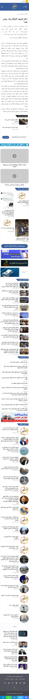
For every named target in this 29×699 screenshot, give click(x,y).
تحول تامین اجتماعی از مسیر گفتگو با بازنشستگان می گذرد (10, 291)
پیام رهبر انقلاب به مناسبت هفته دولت (10, 643)
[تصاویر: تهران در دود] (24, 608)
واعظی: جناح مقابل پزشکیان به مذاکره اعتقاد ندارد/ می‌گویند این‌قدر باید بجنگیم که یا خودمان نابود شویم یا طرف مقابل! (9, 440)
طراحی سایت (19, 693)
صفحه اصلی (21, 679)
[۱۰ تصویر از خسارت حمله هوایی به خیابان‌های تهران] (24, 618)
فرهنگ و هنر (20, 14)
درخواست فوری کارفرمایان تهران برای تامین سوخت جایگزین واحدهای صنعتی (10, 307)
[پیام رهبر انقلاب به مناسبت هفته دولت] (22, 644)
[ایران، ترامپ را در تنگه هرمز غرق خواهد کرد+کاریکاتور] (24, 511)
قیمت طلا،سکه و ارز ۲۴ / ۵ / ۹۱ (7, 228)
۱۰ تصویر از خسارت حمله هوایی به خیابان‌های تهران (10, 615)
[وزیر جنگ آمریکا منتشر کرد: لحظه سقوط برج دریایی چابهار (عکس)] (24, 480)
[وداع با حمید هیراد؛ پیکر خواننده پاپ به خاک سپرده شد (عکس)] (24, 589)
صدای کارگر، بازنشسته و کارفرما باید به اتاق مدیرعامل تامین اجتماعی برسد (9, 336)
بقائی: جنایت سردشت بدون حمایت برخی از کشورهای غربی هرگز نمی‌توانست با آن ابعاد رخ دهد (10, 488)
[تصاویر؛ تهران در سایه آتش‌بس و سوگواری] (24, 540)
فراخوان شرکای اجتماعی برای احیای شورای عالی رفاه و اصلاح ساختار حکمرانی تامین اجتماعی (10, 329)
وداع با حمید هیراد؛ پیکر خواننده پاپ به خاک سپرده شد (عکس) (9, 586)
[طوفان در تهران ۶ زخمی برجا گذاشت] (23, 122)
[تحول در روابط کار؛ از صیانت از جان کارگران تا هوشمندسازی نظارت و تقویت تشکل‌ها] (24, 300)
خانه (25, 14)
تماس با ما (7, 679)
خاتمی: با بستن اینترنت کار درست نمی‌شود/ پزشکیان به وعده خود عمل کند (10, 429)
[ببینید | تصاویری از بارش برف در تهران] (24, 599)
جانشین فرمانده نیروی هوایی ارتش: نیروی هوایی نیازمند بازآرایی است (10, 658)
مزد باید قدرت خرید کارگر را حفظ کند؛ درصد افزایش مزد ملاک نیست (9, 314)
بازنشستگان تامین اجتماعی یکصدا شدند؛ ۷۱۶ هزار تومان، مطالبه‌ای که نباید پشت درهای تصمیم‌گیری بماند (9, 321)
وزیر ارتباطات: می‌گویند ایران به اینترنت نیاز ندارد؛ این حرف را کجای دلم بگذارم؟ (9, 518)
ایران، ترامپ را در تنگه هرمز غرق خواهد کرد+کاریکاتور (9, 508)
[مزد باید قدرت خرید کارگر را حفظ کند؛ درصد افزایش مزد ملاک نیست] (24, 315)
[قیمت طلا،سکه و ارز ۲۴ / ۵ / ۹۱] (7, 223)
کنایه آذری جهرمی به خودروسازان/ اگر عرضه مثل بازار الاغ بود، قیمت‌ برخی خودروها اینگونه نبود (8, 212)
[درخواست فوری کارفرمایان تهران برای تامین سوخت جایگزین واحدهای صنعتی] (24, 308)
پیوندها (11, 679)
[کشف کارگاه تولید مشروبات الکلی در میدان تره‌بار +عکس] (22, 228)
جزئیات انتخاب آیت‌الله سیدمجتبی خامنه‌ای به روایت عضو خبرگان (10, 576)
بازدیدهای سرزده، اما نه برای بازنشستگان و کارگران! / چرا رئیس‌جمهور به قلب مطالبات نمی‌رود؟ (10, 284)
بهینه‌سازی (13, 693)
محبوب (14, 626)
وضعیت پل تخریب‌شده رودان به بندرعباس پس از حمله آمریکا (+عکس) (9, 467)
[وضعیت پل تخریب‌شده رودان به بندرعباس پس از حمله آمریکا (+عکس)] (24, 470)
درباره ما (16, 679)
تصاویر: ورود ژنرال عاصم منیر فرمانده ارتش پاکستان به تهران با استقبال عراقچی (10, 528)
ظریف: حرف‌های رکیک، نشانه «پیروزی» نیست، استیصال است (9, 547)
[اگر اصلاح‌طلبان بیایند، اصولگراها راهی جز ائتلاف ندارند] (22, 195)
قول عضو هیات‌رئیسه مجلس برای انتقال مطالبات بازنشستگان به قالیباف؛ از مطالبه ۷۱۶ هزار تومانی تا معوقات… (9, 350)
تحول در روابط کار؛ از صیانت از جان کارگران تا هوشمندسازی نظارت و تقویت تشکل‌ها (9, 299)
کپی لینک (5, 137)
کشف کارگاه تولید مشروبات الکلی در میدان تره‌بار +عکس (22, 239)
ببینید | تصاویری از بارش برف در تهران (9, 595)
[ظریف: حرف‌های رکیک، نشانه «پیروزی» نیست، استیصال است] (24, 550)
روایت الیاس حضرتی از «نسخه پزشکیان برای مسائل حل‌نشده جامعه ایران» (10, 650)
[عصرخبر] (14, 6)
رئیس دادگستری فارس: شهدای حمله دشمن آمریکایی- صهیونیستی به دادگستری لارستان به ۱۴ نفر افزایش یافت (10, 568)
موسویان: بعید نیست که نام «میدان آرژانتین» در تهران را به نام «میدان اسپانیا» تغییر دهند (10, 458)
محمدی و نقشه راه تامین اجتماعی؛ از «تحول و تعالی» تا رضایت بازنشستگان (9, 343)
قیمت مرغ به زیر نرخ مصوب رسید (10, 127)
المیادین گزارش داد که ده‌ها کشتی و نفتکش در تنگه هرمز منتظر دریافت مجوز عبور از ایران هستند (10, 449)
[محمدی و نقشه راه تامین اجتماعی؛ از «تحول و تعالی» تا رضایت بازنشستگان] (24, 344)
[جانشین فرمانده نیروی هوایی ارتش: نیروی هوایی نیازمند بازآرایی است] (22, 659)
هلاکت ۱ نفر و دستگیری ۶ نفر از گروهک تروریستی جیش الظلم (10, 665)
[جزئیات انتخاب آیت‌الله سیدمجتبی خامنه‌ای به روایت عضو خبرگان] (24, 579)
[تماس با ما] (14, 687)
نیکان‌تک (8, 693)
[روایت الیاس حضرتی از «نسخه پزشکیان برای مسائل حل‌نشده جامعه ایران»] (22, 651)
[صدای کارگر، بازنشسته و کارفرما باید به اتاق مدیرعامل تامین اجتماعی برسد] (24, 337)
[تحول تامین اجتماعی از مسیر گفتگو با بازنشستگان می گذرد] (24, 293)
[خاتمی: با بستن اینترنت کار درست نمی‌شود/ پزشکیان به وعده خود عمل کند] (24, 431)
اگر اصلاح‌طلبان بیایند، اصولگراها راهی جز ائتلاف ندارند (23, 202)
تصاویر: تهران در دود (13, 605)
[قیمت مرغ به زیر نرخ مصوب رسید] (23, 127)
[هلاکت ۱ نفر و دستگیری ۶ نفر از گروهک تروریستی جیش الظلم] (22, 667)
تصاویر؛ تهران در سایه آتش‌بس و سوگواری (11, 537)
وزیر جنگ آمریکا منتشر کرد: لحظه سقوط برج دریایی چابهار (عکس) (10, 477)
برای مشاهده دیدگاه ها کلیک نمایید (14, 246)
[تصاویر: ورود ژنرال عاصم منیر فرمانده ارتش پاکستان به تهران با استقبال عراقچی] (24, 530)
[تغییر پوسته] (2, 7)
